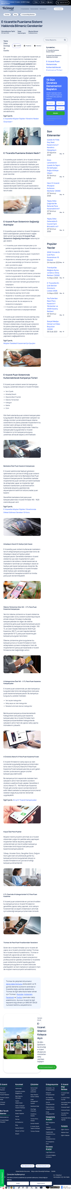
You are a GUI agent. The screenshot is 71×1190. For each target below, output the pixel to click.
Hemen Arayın (36, 603)
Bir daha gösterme (36, 609)
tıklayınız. (9, 1179)
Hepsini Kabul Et (41, 1183)
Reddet (18, 1183)
